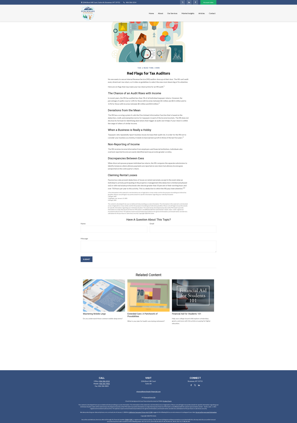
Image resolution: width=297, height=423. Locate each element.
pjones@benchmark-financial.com (148, 391)
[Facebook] (195, 2)
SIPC (131, 419)
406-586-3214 (131, 2)
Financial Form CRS (149, 397)
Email (152, 223)
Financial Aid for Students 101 (186, 314)
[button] (151, 13)
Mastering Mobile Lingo (94, 314)
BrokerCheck (167, 401)
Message (84, 238)
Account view (208, 2)
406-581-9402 (104, 384)
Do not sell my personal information (206, 412)
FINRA (127, 419)
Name (83, 223)
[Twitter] (182, 2)
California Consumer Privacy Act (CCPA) (141, 412)
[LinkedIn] (189, 2)
